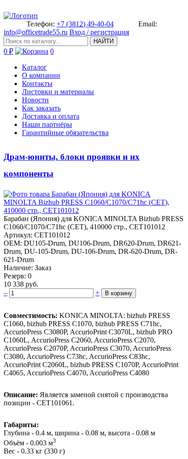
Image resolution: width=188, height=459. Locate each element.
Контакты (37, 83)
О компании (41, 75)
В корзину (118, 293)
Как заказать (41, 108)
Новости (35, 100)
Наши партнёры (47, 124)
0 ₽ (8, 51)
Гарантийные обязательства (65, 132)
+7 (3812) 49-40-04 (85, 24)
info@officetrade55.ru (36, 32)
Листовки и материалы (58, 92)
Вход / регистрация (99, 32)
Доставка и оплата (50, 116)
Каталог (34, 67)
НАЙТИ (104, 41)
